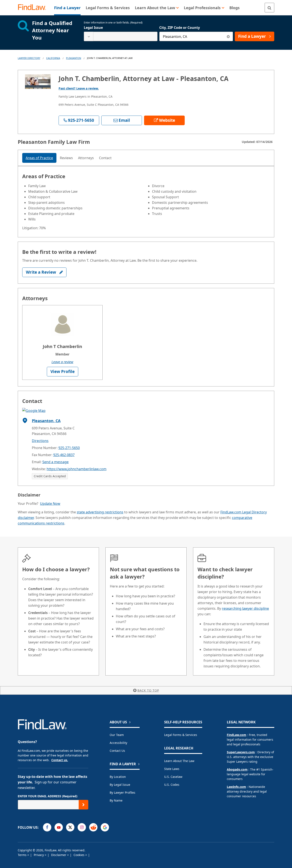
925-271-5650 (69, 447)
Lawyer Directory (29, 58)
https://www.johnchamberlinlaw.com (76, 469)
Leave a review (62, 362)
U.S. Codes (171, 785)
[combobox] (121, 36)
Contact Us (117, 751)
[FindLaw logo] (33, 8)
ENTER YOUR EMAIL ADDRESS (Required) (47, 796)
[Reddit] (93, 827)
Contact (105, 158)
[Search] (269, 7)
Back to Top (148, 690)
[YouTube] (59, 827)
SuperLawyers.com (241, 752)
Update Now (50, 503)
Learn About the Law (179, 761)
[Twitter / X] (70, 827)
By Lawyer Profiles (122, 792)
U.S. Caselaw (173, 777)
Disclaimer (59, 855)
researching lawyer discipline (245, 608)
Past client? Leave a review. (79, 88)
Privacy (39, 855)
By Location (118, 777)
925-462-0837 (64, 454)
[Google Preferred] (105, 827)
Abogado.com (237, 769)
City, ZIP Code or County (179, 27)
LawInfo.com (236, 787)
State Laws (171, 769)
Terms (22, 855)
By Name (116, 800)
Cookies (79, 855)
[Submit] (83, 804)
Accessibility (118, 743)
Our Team (117, 735)
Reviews (66, 158)
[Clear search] (228, 36)
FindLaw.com (236, 735)
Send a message (55, 462)
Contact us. (59, 760)
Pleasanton (73, 58)
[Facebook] (47, 827)
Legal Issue (93, 27)
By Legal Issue (120, 785)
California (53, 58)
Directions (40, 440)
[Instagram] (82, 827)
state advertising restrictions (100, 512)
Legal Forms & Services (180, 735)
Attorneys (86, 158)
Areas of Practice (39, 158)
